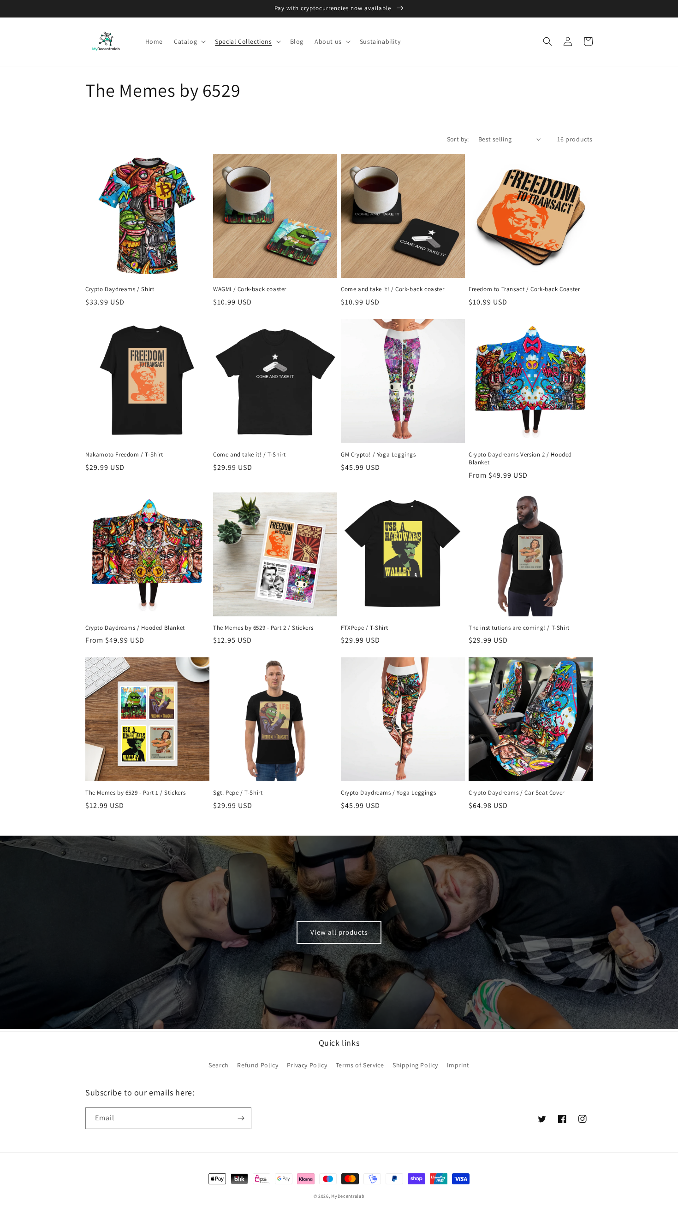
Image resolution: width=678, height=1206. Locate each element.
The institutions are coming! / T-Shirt (519, 628)
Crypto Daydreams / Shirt (119, 289)
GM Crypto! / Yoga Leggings (378, 454)
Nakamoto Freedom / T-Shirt (124, 454)
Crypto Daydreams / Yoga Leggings (388, 792)
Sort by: (458, 139)
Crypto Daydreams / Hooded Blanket (135, 628)
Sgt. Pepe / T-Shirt (237, 792)
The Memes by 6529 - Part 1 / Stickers (135, 792)
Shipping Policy (415, 1065)
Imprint (458, 1065)
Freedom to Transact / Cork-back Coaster (524, 289)
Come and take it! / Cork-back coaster (392, 289)
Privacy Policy (307, 1065)
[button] (188, 41)
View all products (339, 932)
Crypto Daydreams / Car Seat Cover (517, 792)
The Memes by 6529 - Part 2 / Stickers (263, 628)
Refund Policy (257, 1065)
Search (218, 1065)
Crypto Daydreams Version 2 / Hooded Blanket (520, 458)
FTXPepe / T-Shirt (364, 628)
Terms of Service (360, 1065)
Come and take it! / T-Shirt (249, 454)
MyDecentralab (347, 1196)
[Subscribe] (241, 1118)
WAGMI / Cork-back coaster (249, 289)
